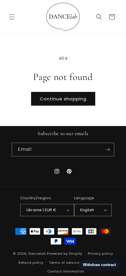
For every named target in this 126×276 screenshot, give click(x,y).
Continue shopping (63, 99)
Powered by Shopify (64, 253)
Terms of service (64, 262)
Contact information (65, 271)
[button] (11, 17)
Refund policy (30, 262)
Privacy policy (100, 253)
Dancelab (37, 253)
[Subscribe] (107, 149)
